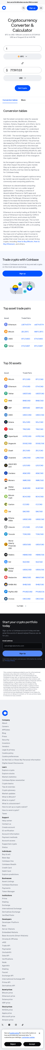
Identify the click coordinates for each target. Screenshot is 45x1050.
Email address (8, 641)
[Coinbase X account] (2, 1025)
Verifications (7, 959)
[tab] (10, 100)
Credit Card (7, 868)
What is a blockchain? (11, 803)
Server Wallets (8, 929)
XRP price (6, 1003)
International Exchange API (13, 979)
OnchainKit (6, 952)
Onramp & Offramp (10, 939)
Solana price (7, 999)
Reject (13, 1044)
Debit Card (6, 871)
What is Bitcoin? (9, 797)
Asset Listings (8, 881)
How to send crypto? (10, 810)
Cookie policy (7, 753)
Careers (5, 726)
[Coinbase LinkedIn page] (9, 1025)
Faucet (5, 972)
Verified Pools (8, 915)
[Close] (39, 1033)
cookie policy (14, 1033)
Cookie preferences (10, 756)
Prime (4, 898)
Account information (10, 834)
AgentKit (6, 966)
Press (4, 736)
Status (5, 847)
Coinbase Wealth (9, 864)
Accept (32, 1044)
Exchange (6, 905)
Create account (8, 827)
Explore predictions (10, 874)
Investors (6, 743)
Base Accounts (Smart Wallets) (15, 936)
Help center (7, 821)
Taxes (4, 813)
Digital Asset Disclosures (12, 763)
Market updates (8, 793)
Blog (4, 733)
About (4, 723)
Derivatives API (8, 986)
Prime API (6, 982)
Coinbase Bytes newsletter (13, 780)
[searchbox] (22, 78)
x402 (4, 942)
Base (4, 926)
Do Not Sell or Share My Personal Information (21, 760)
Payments (6, 888)
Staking (5, 902)
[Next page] (25, 606)
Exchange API (7, 976)
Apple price (7, 1013)
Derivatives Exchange (11, 912)
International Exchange (12, 908)
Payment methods (9, 837)
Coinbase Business (10, 885)
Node (4, 962)
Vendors (5, 746)
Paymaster (6, 949)
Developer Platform (10, 922)
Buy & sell (6, 854)
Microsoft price (8, 1016)
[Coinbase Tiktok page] (22, 1025)
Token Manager (8, 891)
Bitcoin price (7, 993)
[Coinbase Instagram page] (16, 1025)
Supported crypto (9, 844)
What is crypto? (8, 800)
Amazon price (7, 1020)
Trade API (6, 946)
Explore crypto (8, 770)
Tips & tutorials (8, 787)
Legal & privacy (8, 750)
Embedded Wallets (10, 932)
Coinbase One (8, 861)
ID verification (8, 831)
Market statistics (9, 777)
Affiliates (6, 730)
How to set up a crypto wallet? (14, 807)
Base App (6, 858)
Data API (5, 956)
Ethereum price (8, 996)
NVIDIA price (7, 1010)
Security (5, 740)
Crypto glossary (8, 790)
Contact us (6, 824)
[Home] (4, 8)
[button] (41, 8)
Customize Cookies (28, 1037)
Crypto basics (8, 783)
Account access (8, 841)
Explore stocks (8, 773)
